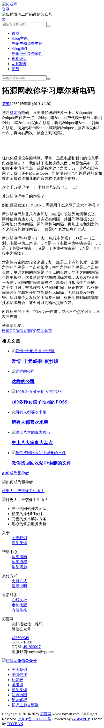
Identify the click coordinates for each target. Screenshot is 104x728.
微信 (19, 331)
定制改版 (19, 605)
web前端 (19, 64)
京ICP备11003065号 (34, 719)
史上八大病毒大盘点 (32, 442)
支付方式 (19, 581)
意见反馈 (19, 543)
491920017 (32, 647)
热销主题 (19, 43)
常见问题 (19, 567)
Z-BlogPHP (80, 719)
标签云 (17, 680)
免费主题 (35, 43)
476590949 (20, 638)
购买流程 (19, 562)
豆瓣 (27, 331)
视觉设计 (19, 59)
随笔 (15, 69)
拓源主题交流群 (25, 705)
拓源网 (46, 714)
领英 (48, 331)
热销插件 (19, 54)
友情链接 (19, 675)
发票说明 (19, 586)
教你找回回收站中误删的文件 (41, 462)
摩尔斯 (15, 113)
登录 (6, 9)
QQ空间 (38, 331)
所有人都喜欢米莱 (30, 422)
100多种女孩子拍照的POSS (39, 401)
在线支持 (19, 600)
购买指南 (19, 557)
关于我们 (19, 538)
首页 (15, 33)
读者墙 (17, 685)
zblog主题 (20, 38)
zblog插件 (20, 48)
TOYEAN (15, 724)
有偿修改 (19, 610)
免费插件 (35, 54)
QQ (12, 331)
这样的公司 (23, 381)
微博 (6, 331)
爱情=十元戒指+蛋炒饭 (35, 361)
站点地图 (19, 695)
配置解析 (19, 700)
